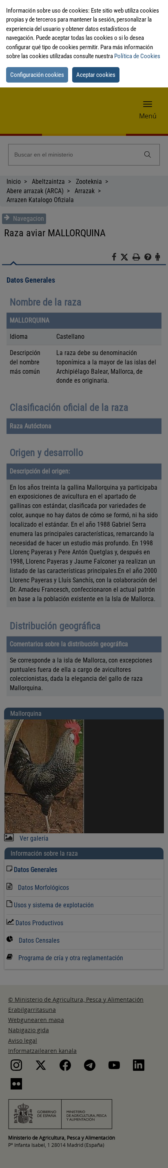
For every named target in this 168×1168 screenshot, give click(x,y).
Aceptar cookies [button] (95, 74)
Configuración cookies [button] (37, 74)
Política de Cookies (137, 56)
